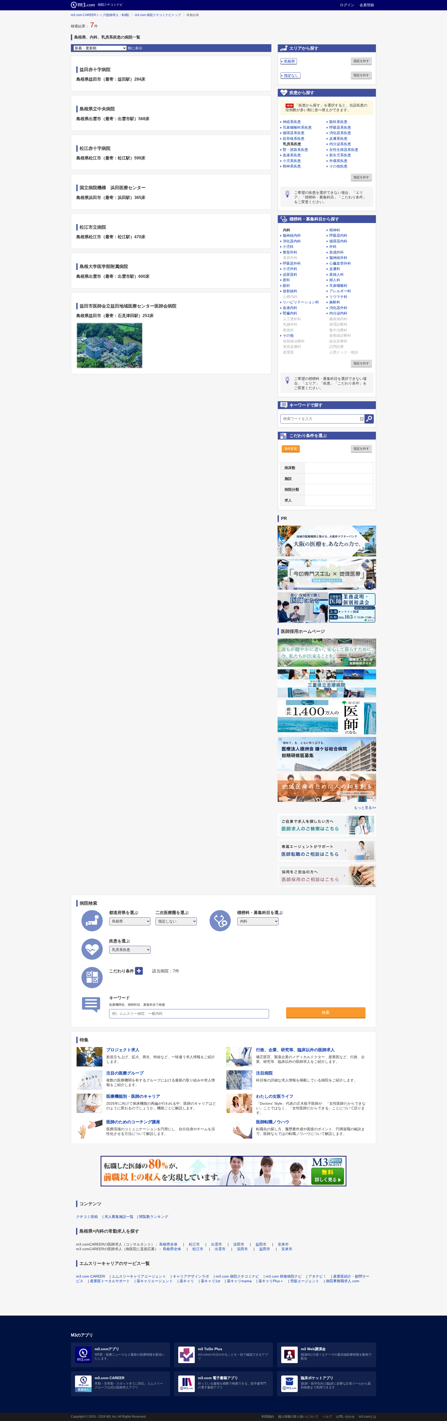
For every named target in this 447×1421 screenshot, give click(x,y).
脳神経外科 (338, 258)
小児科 (288, 246)
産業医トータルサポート (110, 1281)
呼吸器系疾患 (340, 127)
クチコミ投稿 (87, 1217)
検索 (326, 1012)
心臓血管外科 (340, 263)
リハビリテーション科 (301, 302)
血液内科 (290, 308)
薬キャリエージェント (155, 1281)
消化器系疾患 (340, 133)
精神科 (334, 230)
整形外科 (290, 252)
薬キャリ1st (210, 1281)
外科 (333, 246)
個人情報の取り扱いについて (298, 1416)
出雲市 (216, 1244)
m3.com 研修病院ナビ (284, 1276)
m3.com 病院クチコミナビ (237, 1276)
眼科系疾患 (338, 122)
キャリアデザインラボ (191, 1276)
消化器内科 (292, 241)
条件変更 (291, 448)
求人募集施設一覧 (119, 1217)
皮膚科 (334, 269)
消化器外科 (338, 308)
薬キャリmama (239, 1281)
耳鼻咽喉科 (338, 285)
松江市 (194, 1244)
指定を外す (361, 61)
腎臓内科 (290, 313)
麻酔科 (334, 302)
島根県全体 (168, 1244)
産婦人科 (336, 274)
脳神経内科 (292, 235)
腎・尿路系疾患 (295, 150)
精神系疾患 (292, 166)
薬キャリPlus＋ (271, 1281)
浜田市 (238, 1244)
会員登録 (367, 5)
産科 (286, 280)
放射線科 (290, 291)
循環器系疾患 (293, 133)
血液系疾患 (292, 155)
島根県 (289, 61)
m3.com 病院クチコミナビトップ (158, 15)
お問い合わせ (345, 1416)
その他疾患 (338, 166)
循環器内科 (338, 241)
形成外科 (336, 252)
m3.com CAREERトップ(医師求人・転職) (100, 15)
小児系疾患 (292, 161)
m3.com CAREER (90, 1276)
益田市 (261, 1244)
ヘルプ (327, 1416)
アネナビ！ (317, 1276)
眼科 (286, 285)
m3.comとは (367, 1416)
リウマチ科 (338, 297)
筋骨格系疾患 (293, 138)
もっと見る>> (365, 807)
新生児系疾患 (340, 155)
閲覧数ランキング (153, 1217)
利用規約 (268, 1416)
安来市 (283, 1244)
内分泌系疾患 (340, 144)
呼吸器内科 (338, 235)
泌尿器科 (290, 274)
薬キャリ (187, 1281)
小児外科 (290, 269)
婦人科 (334, 280)
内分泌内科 (338, 313)
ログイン (347, 5)
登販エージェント (304, 1281)
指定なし (291, 75)
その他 (288, 335)
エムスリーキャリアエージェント (139, 1276)
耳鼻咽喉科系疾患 (297, 127)
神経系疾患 (292, 122)
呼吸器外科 (292, 263)
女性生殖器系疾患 (343, 150)
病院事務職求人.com (342, 1281)
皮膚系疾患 (338, 138)
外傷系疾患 (338, 161)
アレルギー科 (340, 291)
